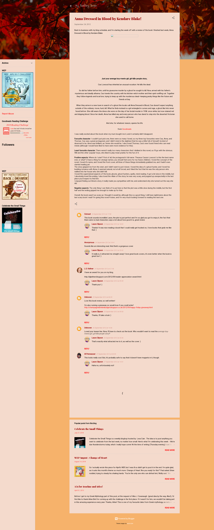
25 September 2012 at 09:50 (113, 312)
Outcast (87, 214)
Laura (12, 128)
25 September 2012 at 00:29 (102, 297)
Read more (170, 450)
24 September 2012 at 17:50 (101, 214)
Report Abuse (8, 114)
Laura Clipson (97, 224)
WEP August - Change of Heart (90, 457)
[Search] (178, 7)
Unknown (88, 297)
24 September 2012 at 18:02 (113, 224)
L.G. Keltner (89, 269)
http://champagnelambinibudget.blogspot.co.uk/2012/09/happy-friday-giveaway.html (118, 307)
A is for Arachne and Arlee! (88, 486)
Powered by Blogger (126, 519)
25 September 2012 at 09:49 (113, 281)
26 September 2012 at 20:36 (113, 338)
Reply (86, 237)
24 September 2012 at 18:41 (105, 242)
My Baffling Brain (86, 6)
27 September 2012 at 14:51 (113, 362)
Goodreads (126, 129)
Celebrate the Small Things (88, 429)
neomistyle (130, 523)
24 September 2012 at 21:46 (104, 269)
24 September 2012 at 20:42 (113, 250)
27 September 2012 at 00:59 (106, 354)
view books (29, 137)
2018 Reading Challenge (17, 124)
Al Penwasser (89, 354)
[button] (173, 18)
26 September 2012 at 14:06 (102, 328)
